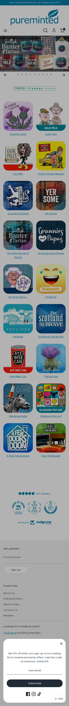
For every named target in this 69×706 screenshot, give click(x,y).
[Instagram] (34, 694)
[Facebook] (28, 694)
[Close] (61, 643)
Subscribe (34, 683)
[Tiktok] (39, 694)
